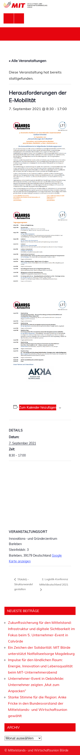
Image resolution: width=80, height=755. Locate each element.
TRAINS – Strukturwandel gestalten (23, 584)
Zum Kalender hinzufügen (37, 407)
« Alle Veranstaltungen (27, 60)
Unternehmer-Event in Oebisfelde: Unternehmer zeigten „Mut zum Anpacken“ (36, 684)
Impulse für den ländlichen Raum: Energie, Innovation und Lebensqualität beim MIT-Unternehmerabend (40, 666)
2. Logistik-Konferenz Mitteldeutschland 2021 (53, 581)
